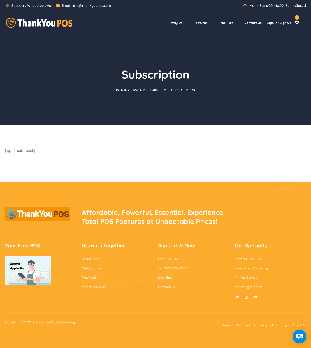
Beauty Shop (91, 259)
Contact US (166, 287)
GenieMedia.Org (63, 322)
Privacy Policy (267, 325)
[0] (297, 22)
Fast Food (89, 277)
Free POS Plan (168, 259)
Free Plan (226, 23)
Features (200, 23)
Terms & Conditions (237, 325)
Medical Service (93, 287)
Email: (86, 5)
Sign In (272, 23)
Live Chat (165, 277)
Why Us (176, 23)
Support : (31, 5)
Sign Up (285, 23)
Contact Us (253, 23)
